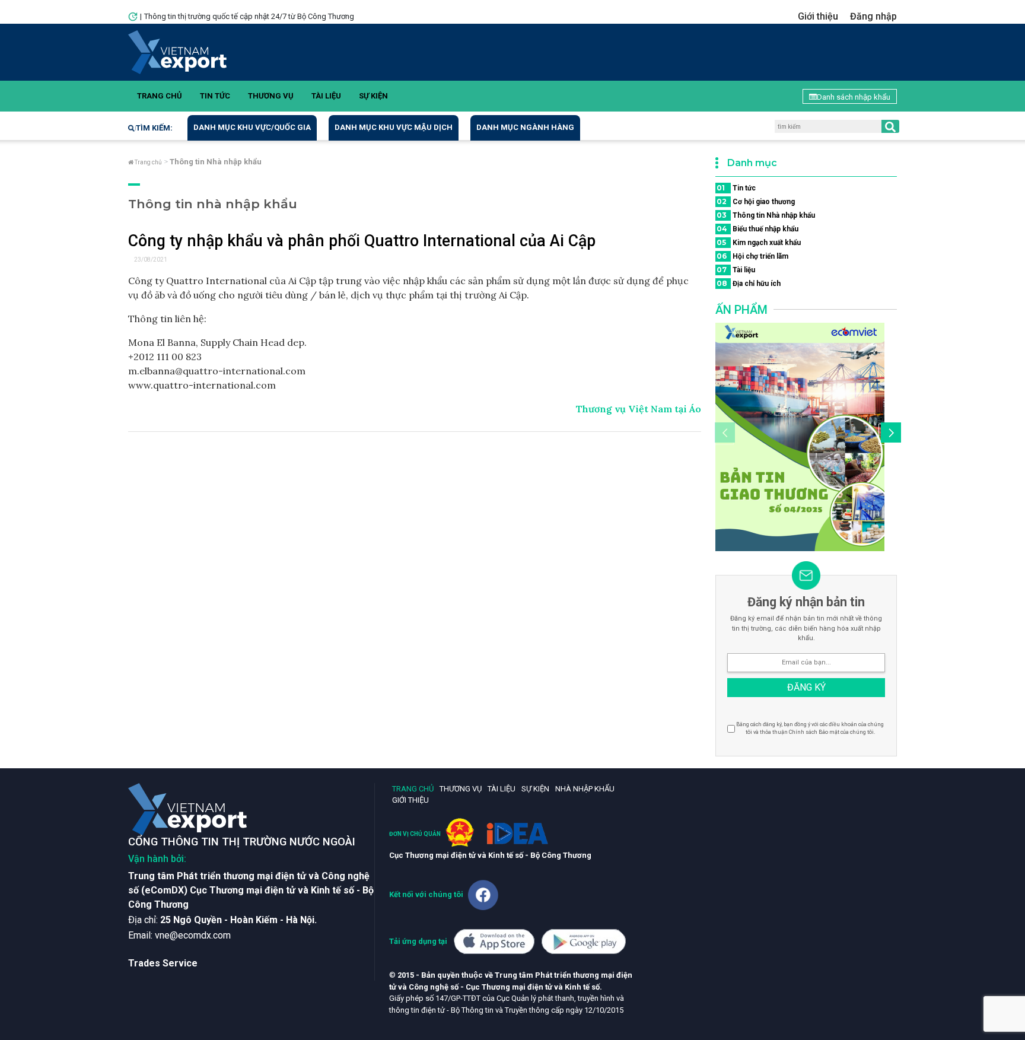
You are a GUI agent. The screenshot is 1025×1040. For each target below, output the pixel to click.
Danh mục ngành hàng (525, 127)
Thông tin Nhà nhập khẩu (766, 215)
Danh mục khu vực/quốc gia (252, 127)
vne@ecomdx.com (193, 935)
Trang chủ (159, 95)
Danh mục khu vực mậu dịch (394, 127)
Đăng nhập (873, 16)
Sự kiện (373, 95)
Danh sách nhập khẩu (853, 97)
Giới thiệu (818, 16)
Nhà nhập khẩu (585, 788)
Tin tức (215, 95)
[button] (889, 434)
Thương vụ (271, 95)
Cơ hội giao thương (756, 201)
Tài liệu (326, 95)
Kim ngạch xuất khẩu (759, 242)
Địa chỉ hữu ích (749, 283)
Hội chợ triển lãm (752, 256)
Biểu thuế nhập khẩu (757, 228)
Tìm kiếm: (154, 127)
